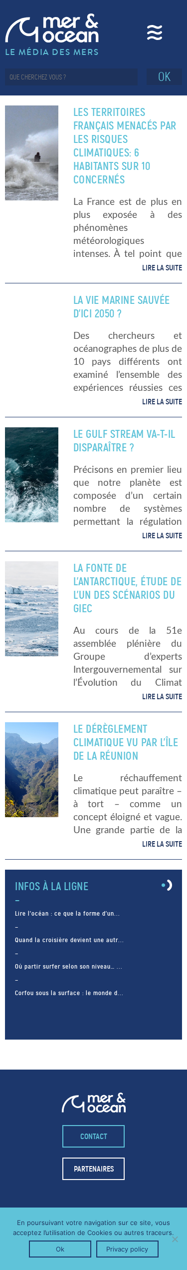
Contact (93, 1136)
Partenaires (94, 1169)
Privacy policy (127, 1249)
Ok (60, 1249)
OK (164, 76)
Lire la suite (162, 267)
